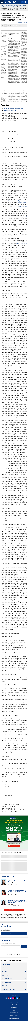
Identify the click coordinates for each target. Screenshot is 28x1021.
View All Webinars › (14, 910)
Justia (2, 5)
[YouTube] (8, 998)
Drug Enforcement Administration (8, 6)
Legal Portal (14, 1004)
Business (4, 971)
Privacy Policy (14, 1015)
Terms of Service (14, 1012)
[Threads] (15, 998)
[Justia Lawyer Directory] (21, 998)
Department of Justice (10, 110)
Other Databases (7, 986)
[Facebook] (11, 998)
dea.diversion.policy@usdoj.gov (12, 201)
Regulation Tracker (8, 5)
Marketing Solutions (8, 989)
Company (14, 1007)
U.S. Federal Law (7, 979)
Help (14, 1010)
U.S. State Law (6, 982)
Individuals (5, 968)
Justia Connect (14, 1002)
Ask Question (14, 933)
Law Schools (6, 975)
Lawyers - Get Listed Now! (14, 952)
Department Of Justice (19, 5)
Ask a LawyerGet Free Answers (6, 925)
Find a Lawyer (5, 940)
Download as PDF (22, 22)
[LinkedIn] (6, 998)
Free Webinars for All (7, 876)
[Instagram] (13, 998)
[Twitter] (19, 998)
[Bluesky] (17, 998)
